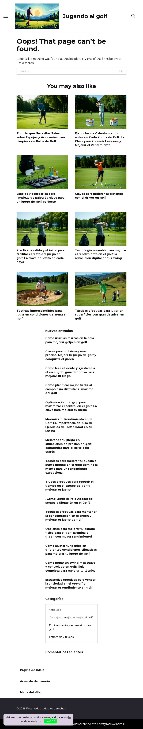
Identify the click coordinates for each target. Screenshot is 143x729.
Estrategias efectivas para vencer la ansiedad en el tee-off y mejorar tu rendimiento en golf (70, 583)
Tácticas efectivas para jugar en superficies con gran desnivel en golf (99, 314)
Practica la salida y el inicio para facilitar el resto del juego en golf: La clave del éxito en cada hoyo (41, 256)
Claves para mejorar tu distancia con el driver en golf (99, 195)
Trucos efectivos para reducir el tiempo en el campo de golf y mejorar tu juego (69, 485)
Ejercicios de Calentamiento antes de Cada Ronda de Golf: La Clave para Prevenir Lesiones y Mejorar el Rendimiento (99, 139)
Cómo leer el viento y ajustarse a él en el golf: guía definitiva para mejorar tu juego (70, 372)
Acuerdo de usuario (35, 681)
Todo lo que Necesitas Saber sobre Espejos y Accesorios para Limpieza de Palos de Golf (41, 137)
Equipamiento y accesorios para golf (70, 627)
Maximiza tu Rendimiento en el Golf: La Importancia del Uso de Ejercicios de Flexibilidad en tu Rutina (69, 424)
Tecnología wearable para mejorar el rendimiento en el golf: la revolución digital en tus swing (100, 254)
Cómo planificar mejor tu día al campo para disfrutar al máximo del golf (69, 389)
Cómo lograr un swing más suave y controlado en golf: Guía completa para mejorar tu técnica (70, 566)
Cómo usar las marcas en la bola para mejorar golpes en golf (69, 340)
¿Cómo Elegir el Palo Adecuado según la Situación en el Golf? (69, 500)
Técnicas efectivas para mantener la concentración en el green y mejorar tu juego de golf (71, 515)
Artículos (55, 609)
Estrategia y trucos (61, 637)
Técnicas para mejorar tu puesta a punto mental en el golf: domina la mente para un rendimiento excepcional (71, 466)
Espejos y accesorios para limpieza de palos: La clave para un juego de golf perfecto (41, 197)
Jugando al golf (85, 16)
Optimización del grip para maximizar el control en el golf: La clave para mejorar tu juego (71, 406)
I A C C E (50, 721)
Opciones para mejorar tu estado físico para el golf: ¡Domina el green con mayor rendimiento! (70, 532)
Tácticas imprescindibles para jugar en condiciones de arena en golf (42, 314)
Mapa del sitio (30, 692)
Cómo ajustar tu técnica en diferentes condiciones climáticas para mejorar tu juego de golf (71, 549)
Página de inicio (32, 670)
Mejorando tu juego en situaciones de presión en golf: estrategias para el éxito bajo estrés (68, 445)
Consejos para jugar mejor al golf (71, 617)
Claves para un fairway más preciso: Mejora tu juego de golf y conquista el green (70, 355)
